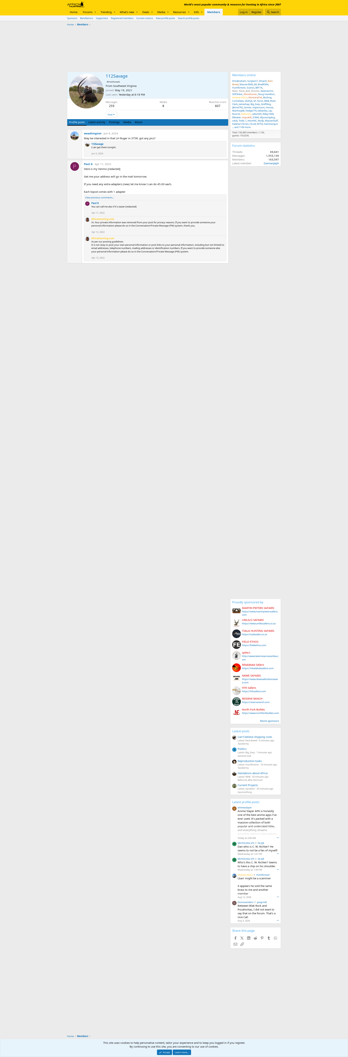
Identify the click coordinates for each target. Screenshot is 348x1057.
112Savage (97, 144)
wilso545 (257, 114)
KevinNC (252, 120)
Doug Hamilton (266, 94)
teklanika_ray (265, 110)
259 (111, 106)
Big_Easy (255, 104)
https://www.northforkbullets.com (260, 713)
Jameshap (244, 104)
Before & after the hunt (250, 780)
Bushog (267, 97)
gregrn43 (262, 902)
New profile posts (165, 18)
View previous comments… (99, 197)
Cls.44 (253, 123)
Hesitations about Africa (253, 773)
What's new (127, 12)
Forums (87, 12)
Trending (106, 12)
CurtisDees (238, 100)
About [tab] (138, 122)
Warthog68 (238, 110)
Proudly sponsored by (247, 602)
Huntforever (239, 87)
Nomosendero (245, 902)
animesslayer (245, 807)
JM (255, 84)
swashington (93, 133)
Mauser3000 (246, 84)
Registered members (122, 18)
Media (161, 12)
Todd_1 (242, 120)
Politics (242, 749)
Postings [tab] (114, 122)
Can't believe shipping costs (255, 737)
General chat (244, 755)
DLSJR (261, 843)
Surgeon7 (252, 81)
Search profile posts (188, 18)
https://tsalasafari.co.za (254, 634)
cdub (235, 120)
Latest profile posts (245, 802)
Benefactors (86, 18)
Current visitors (144, 18)
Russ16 (236, 114)
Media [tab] (127, 122)
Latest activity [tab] (96, 122)
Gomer (247, 107)
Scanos (250, 87)
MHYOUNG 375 (246, 843)
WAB (266, 100)
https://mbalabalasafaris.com (258, 668)
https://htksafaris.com (254, 691)
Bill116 (258, 87)
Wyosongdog (267, 117)
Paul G (88, 164)
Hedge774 (250, 110)
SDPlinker (237, 94)
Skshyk (248, 100)
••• (278, 837)
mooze (269, 107)
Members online (244, 75)
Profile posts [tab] (77, 122)
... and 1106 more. (241, 127)
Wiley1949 (268, 114)
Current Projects (248, 785)
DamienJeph (271, 163)
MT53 (260, 123)
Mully (261, 120)
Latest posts (240, 731)
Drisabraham (239, 81)
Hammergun (271, 123)
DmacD (263, 81)
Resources (179, 12)
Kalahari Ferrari (240, 123)
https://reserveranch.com (256, 702)
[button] (95, 12)
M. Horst (258, 100)
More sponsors (269, 721)
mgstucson (258, 107)
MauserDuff (271, 120)
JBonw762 (237, 107)
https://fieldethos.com (254, 645)
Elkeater (236, 117)
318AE (255, 117)
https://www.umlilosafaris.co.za (259, 623)
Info (196, 12)
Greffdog (266, 104)
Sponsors (72, 18)
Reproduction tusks (250, 761)
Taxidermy (243, 743)
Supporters (102, 18)
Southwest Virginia (124, 86)
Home (73, 12)
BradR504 (263, 84)
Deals (145, 12)
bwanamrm (267, 90)
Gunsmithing (245, 792)
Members (213, 12)
